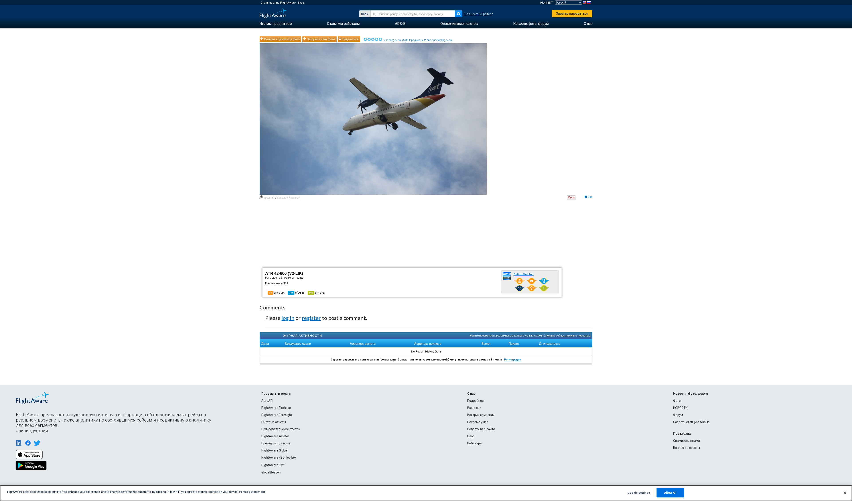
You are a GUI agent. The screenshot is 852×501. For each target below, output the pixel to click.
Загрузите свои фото (321, 39)
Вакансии (474, 408)
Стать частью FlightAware (278, 2)
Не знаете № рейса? (479, 14)
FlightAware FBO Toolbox (278, 457)
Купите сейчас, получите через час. (569, 335)
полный (295, 197)
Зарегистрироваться (572, 13)
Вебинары (474, 443)
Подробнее (475, 400)
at (317, 292)
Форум (678, 415)
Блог (470, 436)
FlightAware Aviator (275, 436)
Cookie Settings (639, 492)
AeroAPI (267, 400)
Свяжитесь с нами (686, 440)
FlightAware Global (274, 450)
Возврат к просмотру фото (282, 39)
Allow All (670, 492)
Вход (301, 2)
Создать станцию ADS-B (691, 422)
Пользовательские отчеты (280, 429)
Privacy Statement (252, 491)
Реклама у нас (477, 422)
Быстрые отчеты (273, 422)
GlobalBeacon (271, 472)
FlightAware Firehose (276, 408)
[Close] (845, 493)
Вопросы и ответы (686, 448)
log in (288, 318)
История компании (481, 415)
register (311, 318)
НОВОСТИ (680, 408)
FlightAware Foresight (276, 415)
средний (269, 197)
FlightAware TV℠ (273, 465)
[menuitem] (275, 23)
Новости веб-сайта (481, 429)
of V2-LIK (276, 292)
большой (282, 197)
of (296, 292)
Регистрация (512, 359)
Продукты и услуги (276, 393)
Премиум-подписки (275, 443)
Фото (677, 400)
